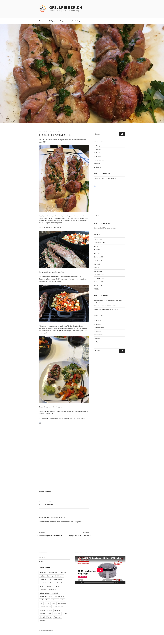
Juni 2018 (97, 264)
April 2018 (97, 267)
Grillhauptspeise (99, 153)
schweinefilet (47, 504)
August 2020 (98, 246)
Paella (41, 600)
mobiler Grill (55, 593)
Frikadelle (49, 586)
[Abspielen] (77, 582)
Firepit (41, 586)
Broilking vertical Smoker (55, 576)
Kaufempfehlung (75, 21)
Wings (49, 617)
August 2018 (98, 260)
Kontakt (41, 561)
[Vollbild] (123, 582)
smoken (49, 610)
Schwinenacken (58, 607)
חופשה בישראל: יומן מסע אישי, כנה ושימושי (106, 309)
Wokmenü (43, 620)
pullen (62, 600)
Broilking (42, 576)
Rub (41, 603)
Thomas (58, 132)
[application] (100, 570)
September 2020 (99, 242)
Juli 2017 (96, 289)
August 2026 (98, 239)
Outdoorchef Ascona (46, 596)
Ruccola (47, 603)
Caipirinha (43, 579)
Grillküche (43, 589)
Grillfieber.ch (65, 7)
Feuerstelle (60, 583)
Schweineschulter (45, 607)
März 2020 (97, 253)
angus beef (43, 572)
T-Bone (64, 613)
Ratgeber (63, 21)
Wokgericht (57, 617)
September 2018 (99, 257)
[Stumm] (120, 582)
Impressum (42, 558)
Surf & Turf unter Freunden (108, 178)
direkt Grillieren (58, 579)
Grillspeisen (52, 21)
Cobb (49, 579)
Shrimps (42, 610)
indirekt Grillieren (45, 593)
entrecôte (52, 583)
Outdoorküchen (59, 596)
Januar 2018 (98, 271)
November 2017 (99, 278)
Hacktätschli (52, 589)
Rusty (54, 603)
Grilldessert (97, 149)
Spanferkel (57, 610)
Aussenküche (53, 572)
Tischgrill (42, 617)
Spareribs (42, 613)
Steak (49, 613)
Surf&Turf (57, 613)
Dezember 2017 (99, 275)
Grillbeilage (97, 146)
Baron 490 (63, 572)
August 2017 (98, 285)
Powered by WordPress (46, 630)
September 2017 (99, 282)
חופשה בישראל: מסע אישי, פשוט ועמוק (105, 306)
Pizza (47, 600)
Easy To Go (43, 583)
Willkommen (98, 167)
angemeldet (50, 522)
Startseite (42, 21)
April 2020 (97, 250)
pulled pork (55, 600)
